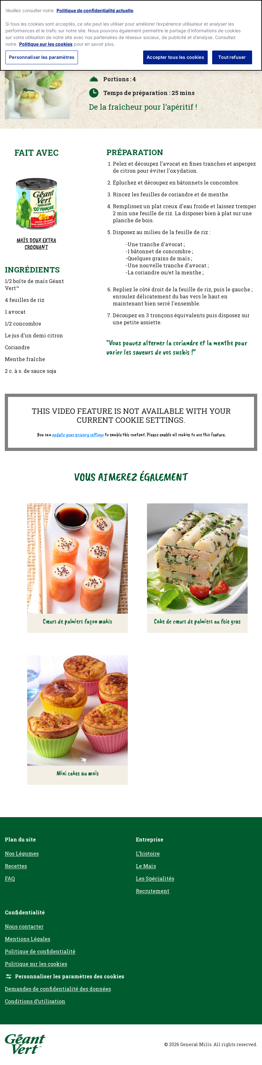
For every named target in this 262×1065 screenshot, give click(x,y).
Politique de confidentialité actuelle (95, 10)
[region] (131, 35)
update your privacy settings (78, 434)
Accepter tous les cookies (175, 57)
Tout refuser (232, 57)
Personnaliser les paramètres (41, 57)
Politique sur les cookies (46, 44)
